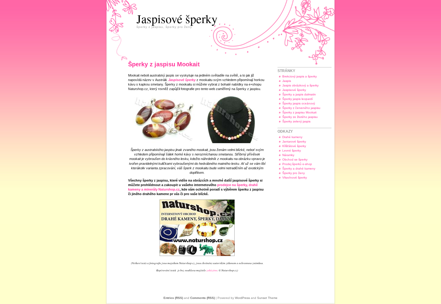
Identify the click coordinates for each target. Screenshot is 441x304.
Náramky (288, 155)
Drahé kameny (292, 137)
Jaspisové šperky (177, 18)
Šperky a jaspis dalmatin (299, 94)
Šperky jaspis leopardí (297, 99)
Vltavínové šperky (294, 177)
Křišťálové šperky (294, 146)
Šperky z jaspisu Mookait (299, 112)
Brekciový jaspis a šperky (299, 76)
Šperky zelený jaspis (296, 121)
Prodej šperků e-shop (297, 164)
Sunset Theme (267, 297)
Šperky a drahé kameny (298, 168)
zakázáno (212, 270)
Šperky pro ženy (293, 173)
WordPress (242, 297)
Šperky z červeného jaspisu (301, 108)
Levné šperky (291, 150)
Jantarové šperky (294, 141)
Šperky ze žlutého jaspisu (300, 117)
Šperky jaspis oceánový (298, 103)
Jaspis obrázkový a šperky (300, 85)
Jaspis (286, 81)
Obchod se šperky (295, 159)
